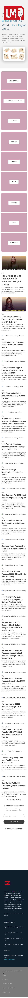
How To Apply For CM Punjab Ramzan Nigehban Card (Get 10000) (14, 497)
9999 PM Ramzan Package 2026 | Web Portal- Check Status (13, 344)
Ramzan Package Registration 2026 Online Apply (12, 472)
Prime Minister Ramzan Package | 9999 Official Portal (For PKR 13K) (14, 574)
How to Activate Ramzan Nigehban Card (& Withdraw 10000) (13, 523)
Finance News (5, 726)
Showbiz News (6, 755)
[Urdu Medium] (14, 13)
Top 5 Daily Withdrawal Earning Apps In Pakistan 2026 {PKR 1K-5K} (12, 319)
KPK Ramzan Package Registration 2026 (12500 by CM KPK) (13, 395)
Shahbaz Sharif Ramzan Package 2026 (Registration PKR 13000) (14, 548)
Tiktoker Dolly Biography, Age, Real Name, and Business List (12, 760)
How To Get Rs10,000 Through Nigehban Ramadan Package (14, 785)
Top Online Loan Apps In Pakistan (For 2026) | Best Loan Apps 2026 (12, 370)
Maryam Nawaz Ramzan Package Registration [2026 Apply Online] (13, 681)
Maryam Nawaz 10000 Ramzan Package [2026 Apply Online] (11, 706)
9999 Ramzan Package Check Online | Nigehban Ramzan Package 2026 (12, 599)
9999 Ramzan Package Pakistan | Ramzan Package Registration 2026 (13, 446)
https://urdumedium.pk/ (17, 891)
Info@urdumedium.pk (9, 959)
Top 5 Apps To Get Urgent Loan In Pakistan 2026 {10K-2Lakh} (14, 927)
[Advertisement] (14, 855)
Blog (3, 273)
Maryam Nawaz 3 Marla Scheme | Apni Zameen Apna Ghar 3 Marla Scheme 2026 (14, 421)
